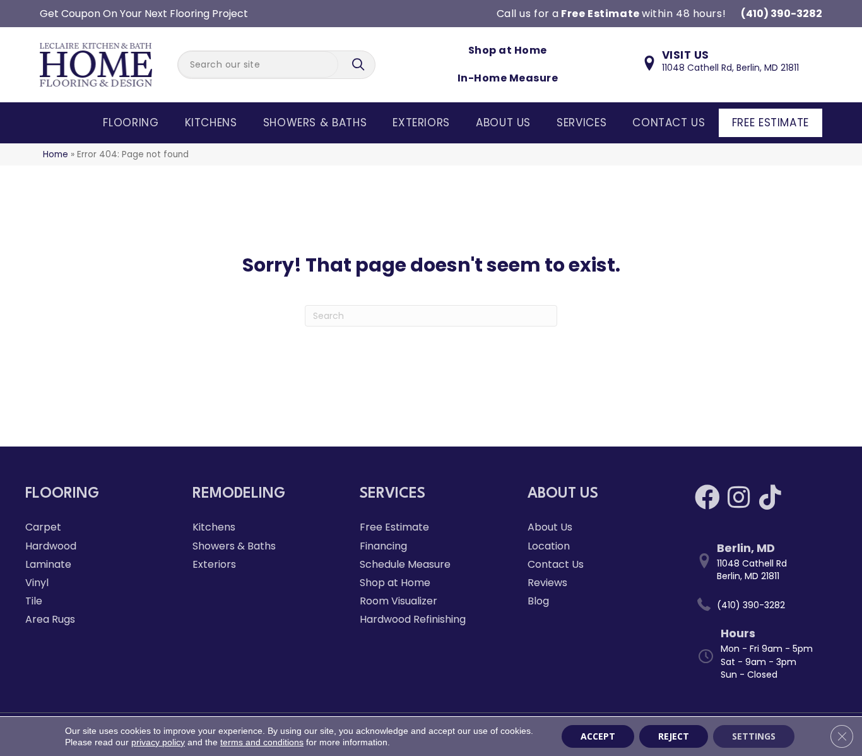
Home (55, 154)
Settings (754, 736)
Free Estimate (770, 122)
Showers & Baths (315, 122)
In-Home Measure (508, 78)
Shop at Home (507, 50)
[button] (360, 64)
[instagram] (739, 497)
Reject (673, 736)
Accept (598, 736)
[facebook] (707, 497)
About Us (503, 122)
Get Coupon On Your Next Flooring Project (144, 13)
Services (581, 122)
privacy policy (158, 742)
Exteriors (421, 122)
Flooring (130, 122)
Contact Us (668, 122)
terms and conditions (262, 742)
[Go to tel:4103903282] (766, 605)
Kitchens (211, 122)
